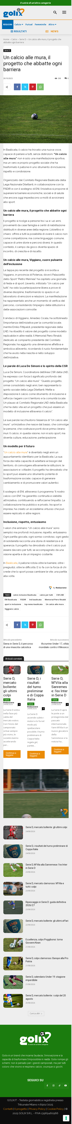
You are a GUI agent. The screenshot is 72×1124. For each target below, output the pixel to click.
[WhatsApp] (40, 87)
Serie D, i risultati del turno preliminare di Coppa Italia (35, 688)
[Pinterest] (32, 87)
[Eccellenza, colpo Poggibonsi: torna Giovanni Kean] (13, 945)
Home (6, 39)
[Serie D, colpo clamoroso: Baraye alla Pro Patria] (13, 963)
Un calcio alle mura (15, 452)
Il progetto (21, 1108)
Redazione (61, 587)
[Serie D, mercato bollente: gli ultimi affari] (13, 926)
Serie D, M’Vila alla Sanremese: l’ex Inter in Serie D (59, 686)
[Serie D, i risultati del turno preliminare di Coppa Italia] (36, 670)
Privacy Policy (37, 1108)
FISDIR (23, 599)
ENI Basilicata (11, 599)
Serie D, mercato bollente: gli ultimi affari (47, 920)
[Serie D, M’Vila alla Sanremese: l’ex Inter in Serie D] (60, 670)
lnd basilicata (35, 599)
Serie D (22, 39)
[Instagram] (53, 1086)
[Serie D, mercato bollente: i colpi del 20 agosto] (13, 1001)
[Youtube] (66, 1086)
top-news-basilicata (33, 604)
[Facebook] (17, 87)
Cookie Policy (55, 1108)
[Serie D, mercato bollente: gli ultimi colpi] (12, 670)
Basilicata (11, 563)
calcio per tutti (46, 595)
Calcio (14, 39)
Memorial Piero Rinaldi (55, 599)
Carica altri (35, 1013)
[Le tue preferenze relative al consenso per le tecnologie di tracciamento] (66, 1118)
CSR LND (60, 595)
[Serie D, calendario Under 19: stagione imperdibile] (13, 982)
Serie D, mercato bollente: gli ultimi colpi (10, 686)
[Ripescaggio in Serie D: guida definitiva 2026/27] (13, 907)
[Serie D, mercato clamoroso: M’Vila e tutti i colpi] (13, 889)
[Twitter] (25, 87)
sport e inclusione (13, 604)
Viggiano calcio (12, 609)
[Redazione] (51, 587)
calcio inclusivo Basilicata (24, 595)
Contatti (8, 1108)
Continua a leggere (11, 754)
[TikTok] (59, 1086)
